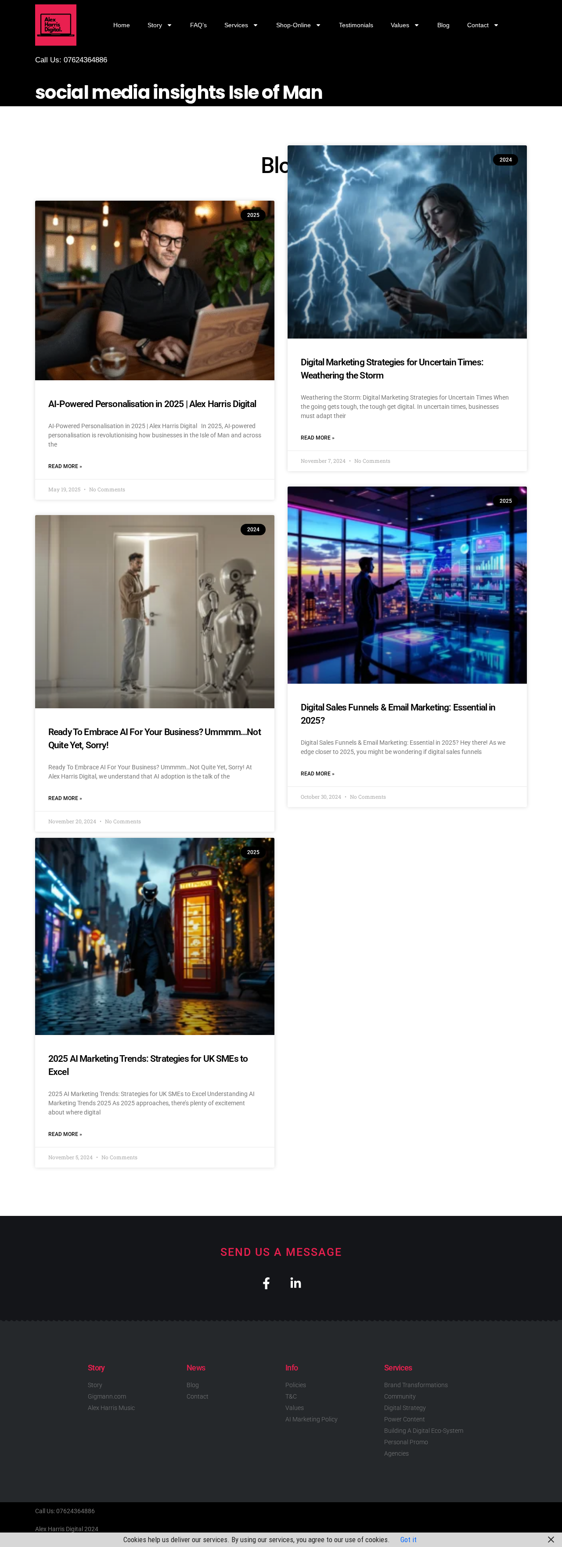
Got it (408, 1539)
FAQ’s (198, 25)
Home (121, 25)
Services (236, 25)
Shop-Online (293, 25)
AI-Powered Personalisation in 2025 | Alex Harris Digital (152, 404)
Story (155, 25)
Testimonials (356, 25)
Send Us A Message (281, 1252)
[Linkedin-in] (296, 1283)
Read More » (65, 466)
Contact (478, 25)
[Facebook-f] (266, 1283)
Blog (443, 25)
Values (400, 25)
